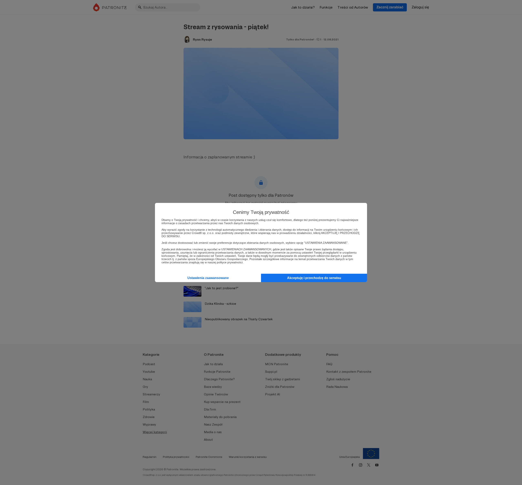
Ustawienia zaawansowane (208, 278)
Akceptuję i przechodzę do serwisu (314, 278)
